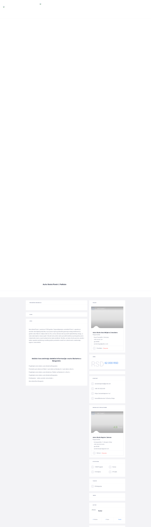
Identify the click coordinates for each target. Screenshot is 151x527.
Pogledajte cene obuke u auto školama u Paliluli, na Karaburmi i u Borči (49, 372)
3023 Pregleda (101, 308)
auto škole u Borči (68, 369)
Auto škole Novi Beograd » (36, 381)
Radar (100, 511)
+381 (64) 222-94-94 (99, 444)
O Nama (131, 11)
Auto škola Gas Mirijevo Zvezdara (105, 333)
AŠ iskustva (102, 11)
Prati (119, 519)
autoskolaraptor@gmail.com (101, 448)
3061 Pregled (100, 413)
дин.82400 (96, 446)
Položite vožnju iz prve (118, 11)
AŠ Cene (91, 11)
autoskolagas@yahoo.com (101, 344)
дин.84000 (96, 341)
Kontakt (142, 11)
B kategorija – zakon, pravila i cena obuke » (41, 378)
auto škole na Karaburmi (55, 369)
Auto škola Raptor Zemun (102, 437)
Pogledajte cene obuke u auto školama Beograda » (43, 366)
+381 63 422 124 (98, 339)
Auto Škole (70, 11)
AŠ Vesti (81, 11)
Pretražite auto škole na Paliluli (37, 369)
